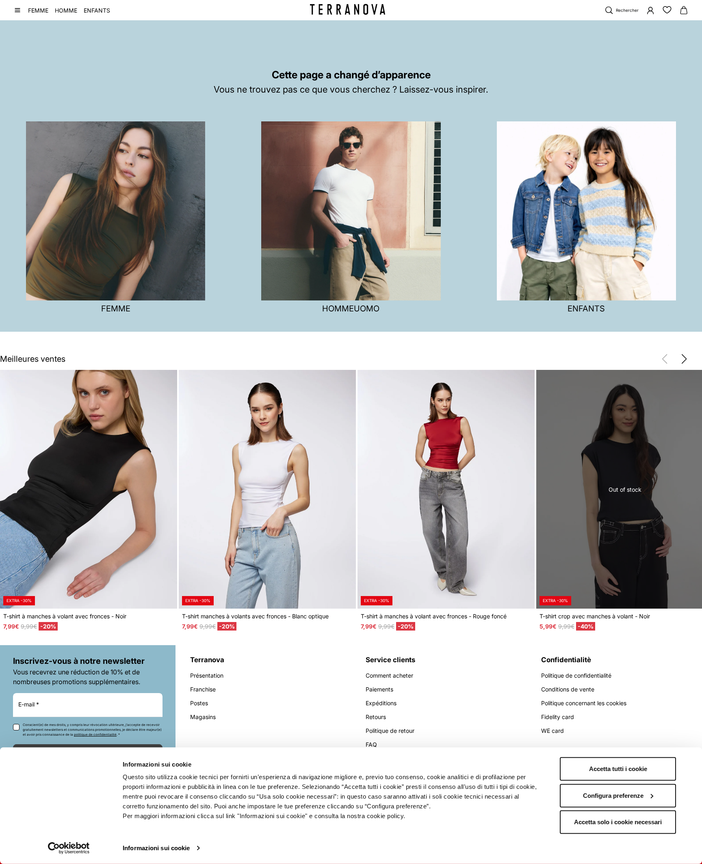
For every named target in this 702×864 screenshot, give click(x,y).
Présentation (206, 675)
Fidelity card (557, 716)
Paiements (379, 689)
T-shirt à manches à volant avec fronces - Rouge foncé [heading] (434, 616)
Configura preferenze (613, 795)
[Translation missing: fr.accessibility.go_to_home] (347, 9)
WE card (552, 730)
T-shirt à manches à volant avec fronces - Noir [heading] (64, 616)
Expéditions (381, 703)
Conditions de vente (567, 689)
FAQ (371, 744)
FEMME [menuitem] (38, 10)
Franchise (203, 689)
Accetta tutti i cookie (618, 768)
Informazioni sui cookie (156, 848)
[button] (684, 359)
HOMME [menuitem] (66, 10)
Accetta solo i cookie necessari (618, 822)
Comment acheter (389, 675)
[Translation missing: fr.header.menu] (17, 10)
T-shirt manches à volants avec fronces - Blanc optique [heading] (255, 616)
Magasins (203, 716)
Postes (199, 703)
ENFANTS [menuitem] (97, 10)
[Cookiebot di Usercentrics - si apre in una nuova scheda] (68, 848)
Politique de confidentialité (576, 675)
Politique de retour (390, 730)
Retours (376, 716)
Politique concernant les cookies (583, 703)
